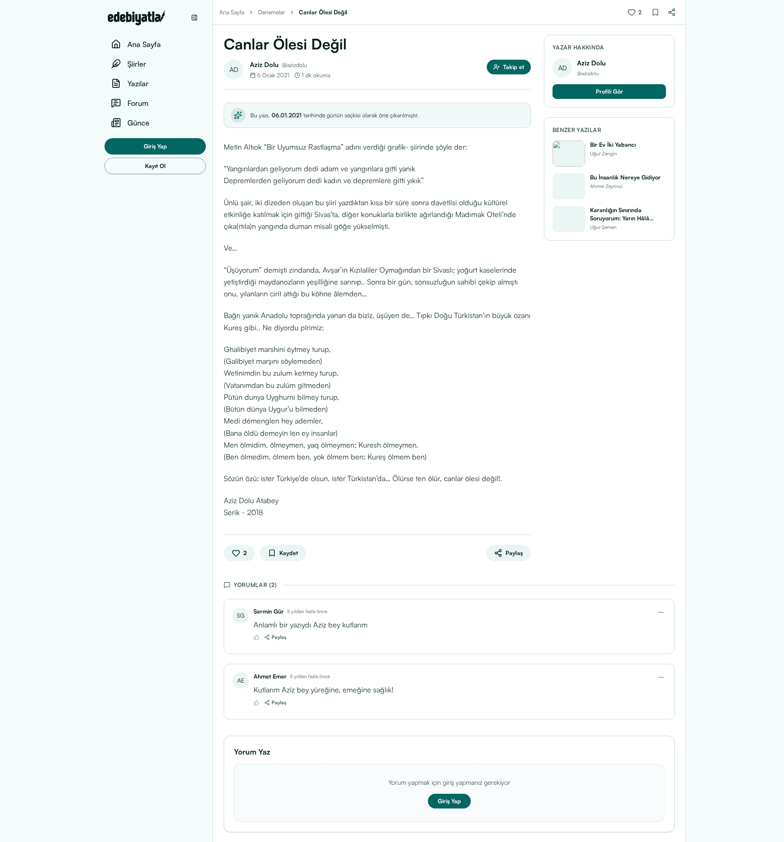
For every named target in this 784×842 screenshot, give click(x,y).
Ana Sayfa (231, 12)
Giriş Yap (155, 146)
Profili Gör (609, 91)
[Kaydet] (655, 12)
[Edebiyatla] (147, 17)
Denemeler (271, 12)
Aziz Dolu (264, 64)
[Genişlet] (212, 421)
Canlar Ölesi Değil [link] (323, 12)
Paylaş (279, 637)
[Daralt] (194, 17)
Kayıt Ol (155, 165)
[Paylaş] (671, 12)
